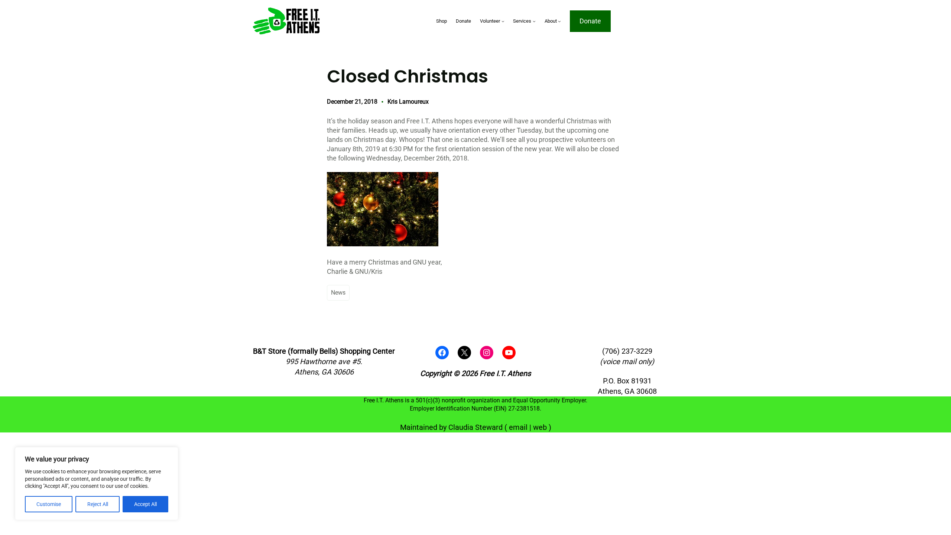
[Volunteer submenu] (503, 21)
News (338, 292)
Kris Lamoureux (408, 101)
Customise (48, 504)
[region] (96, 483)
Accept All (145, 504)
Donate (590, 21)
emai (517, 427)
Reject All (97, 504)
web (540, 427)
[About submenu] (559, 21)
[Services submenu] (534, 21)
